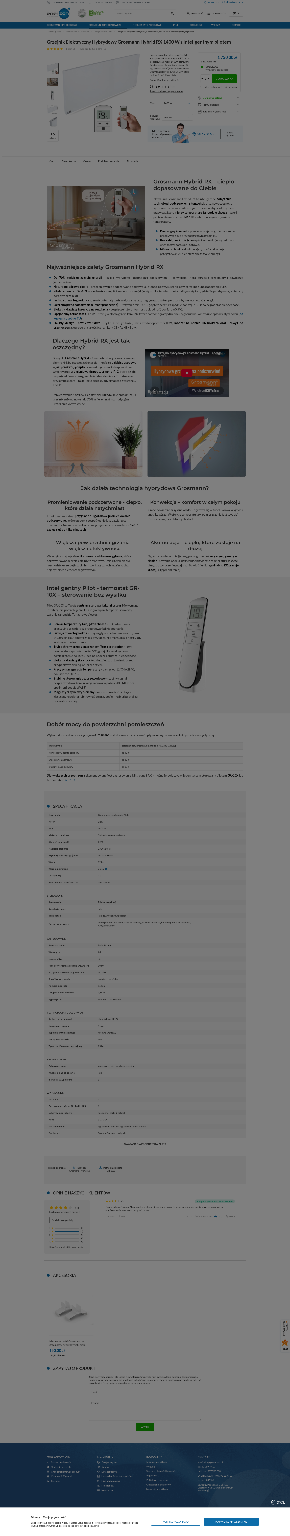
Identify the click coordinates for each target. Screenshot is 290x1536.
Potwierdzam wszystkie (231, 1521)
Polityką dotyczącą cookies (107, 1523)
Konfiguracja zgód (176, 1521)
